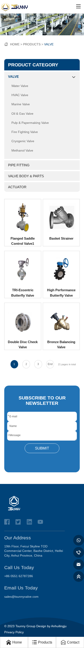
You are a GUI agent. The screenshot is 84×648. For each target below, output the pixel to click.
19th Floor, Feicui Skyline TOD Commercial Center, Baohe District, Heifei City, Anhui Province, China (33, 551)
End (50, 364)
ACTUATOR (17, 187)
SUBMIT (42, 448)
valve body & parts (26, 176)
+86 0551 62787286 (18, 576)
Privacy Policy (14, 632)
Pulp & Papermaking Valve (30, 123)
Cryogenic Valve (22, 141)
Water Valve (19, 86)
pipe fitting (19, 165)
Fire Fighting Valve (24, 132)
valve (49, 44)
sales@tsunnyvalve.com (21, 596)
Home (14, 44)
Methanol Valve (22, 150)
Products (32, 44)
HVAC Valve (19, 95)
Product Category (33, 64)
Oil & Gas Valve (22, 113)
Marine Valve (20, 104)
